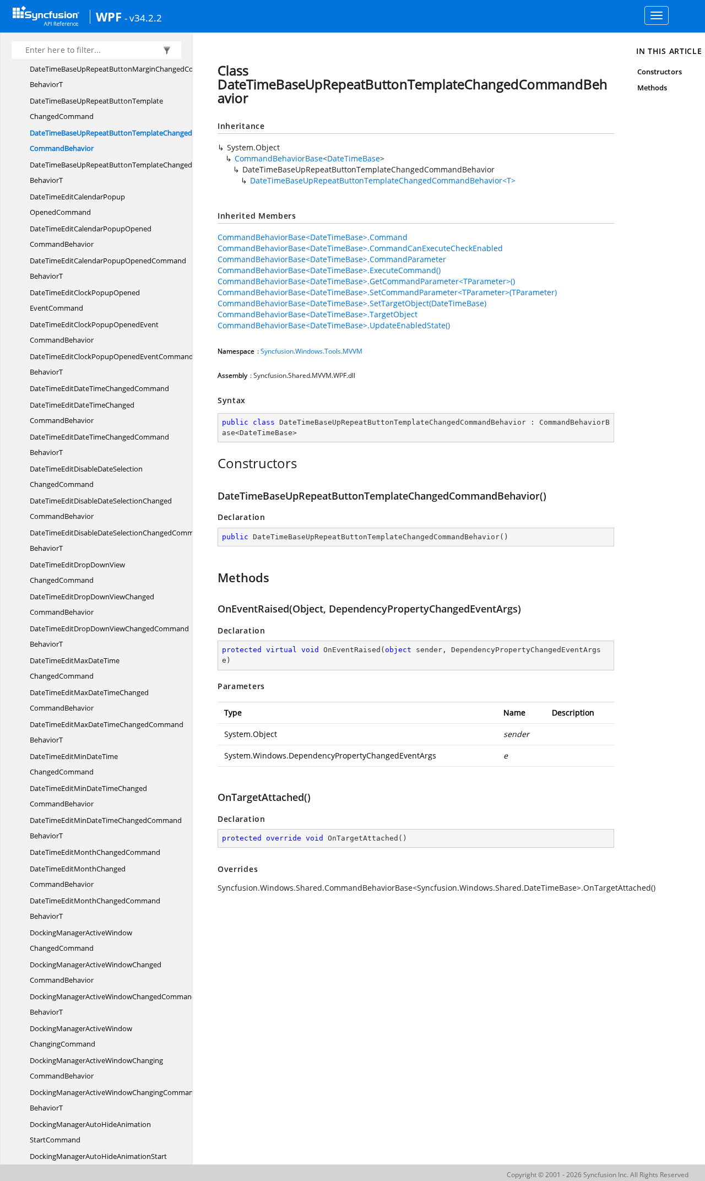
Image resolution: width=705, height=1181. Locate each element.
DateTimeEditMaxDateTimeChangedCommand (75, 668)
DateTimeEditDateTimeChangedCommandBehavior (82, 412)
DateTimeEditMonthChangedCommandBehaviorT (95, 908)
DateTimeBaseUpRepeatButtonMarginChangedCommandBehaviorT (124, 76)
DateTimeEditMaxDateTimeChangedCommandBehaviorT (106, 732)
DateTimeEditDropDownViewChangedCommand (77, 572)
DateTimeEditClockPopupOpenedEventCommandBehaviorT (111, 364)
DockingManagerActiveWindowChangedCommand (81, 940)
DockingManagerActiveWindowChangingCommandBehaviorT (114, 1100)
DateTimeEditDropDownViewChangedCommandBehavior (92, 604)
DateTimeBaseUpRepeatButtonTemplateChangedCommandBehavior (111, 140)
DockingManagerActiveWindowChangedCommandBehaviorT (113, 1004)
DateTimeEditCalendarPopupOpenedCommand (77, 204)
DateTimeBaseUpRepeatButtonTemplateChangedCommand (96, 108)
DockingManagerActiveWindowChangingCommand (81, 1036)
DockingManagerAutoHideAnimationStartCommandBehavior (98, 1164)
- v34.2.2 (143, 18)
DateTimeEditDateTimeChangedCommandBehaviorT (99, 444)
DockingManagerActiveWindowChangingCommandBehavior (96, 1068)
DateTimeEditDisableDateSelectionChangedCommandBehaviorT (118, 540)
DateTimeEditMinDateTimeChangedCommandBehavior (88, 796)
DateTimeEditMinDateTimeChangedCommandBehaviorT (106, 828)
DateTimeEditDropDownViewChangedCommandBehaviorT (109, 636)
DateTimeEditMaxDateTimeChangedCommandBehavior (89, 700)
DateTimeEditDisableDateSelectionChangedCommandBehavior (101, 508)
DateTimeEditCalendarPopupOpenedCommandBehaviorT (108, 268)
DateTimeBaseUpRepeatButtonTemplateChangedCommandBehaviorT (128, 172)
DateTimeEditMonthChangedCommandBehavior (78, 876)
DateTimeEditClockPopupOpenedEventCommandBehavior (94, 332)
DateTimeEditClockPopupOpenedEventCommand (85, 300)
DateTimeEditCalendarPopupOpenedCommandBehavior (90, 236)
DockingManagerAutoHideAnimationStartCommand (90, 1132)
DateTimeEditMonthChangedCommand (95, 852)
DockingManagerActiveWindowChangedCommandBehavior (95, 972)
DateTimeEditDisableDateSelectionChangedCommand (86, 476)
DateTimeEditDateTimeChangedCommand (99, 388)
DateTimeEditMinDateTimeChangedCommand (74, 764)
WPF (109, 16)
